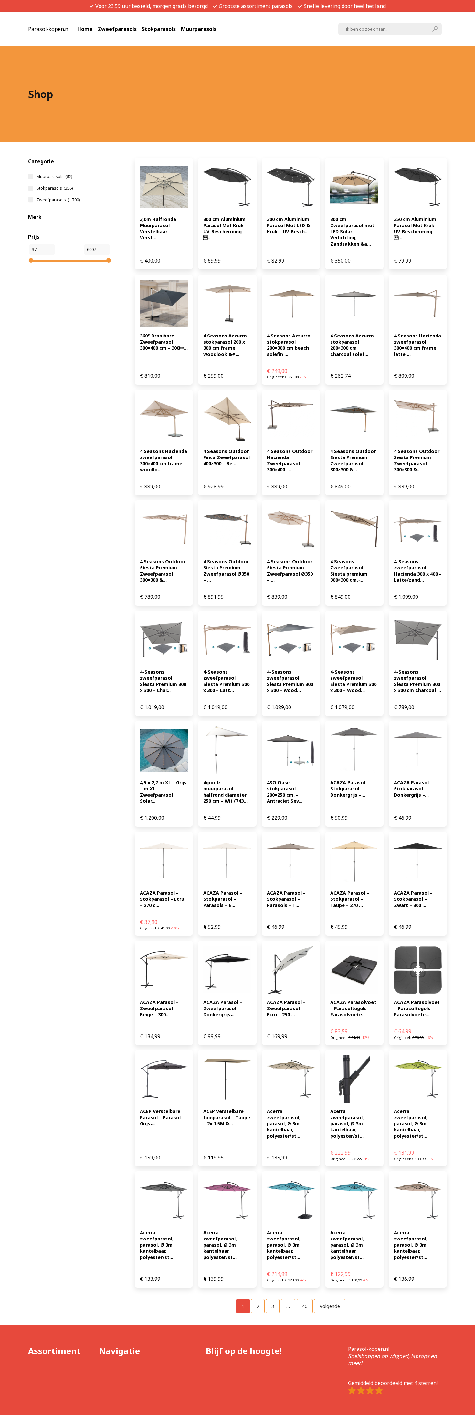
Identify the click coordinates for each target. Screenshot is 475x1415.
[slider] (31, 260)
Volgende (330, 1306)
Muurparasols (198, 29)
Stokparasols (159, 29)
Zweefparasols (117, 29)
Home (85, 29)
